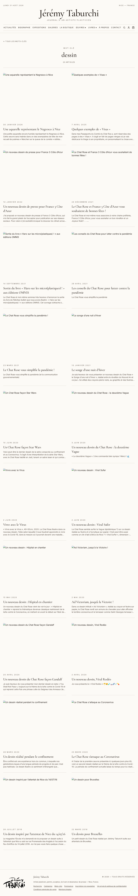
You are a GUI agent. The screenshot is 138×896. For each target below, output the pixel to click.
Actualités (10, 27)
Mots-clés (58, 886)
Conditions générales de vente (44, 889)
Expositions (39, 27)
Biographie (24, 27)
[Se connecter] (128, 27)
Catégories (48, 886)
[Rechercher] (124, 28)
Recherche (37, 886)
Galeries (53, 27)
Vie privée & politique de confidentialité (112, 886)
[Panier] (133, 27)
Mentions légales (65, 889)
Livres (91, 27)
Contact (116, 27)
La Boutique (67, 27)
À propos (104, 27)
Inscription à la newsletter (85, 886)
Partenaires (68, 886)
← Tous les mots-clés (15, 41)
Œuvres (80, 27)
